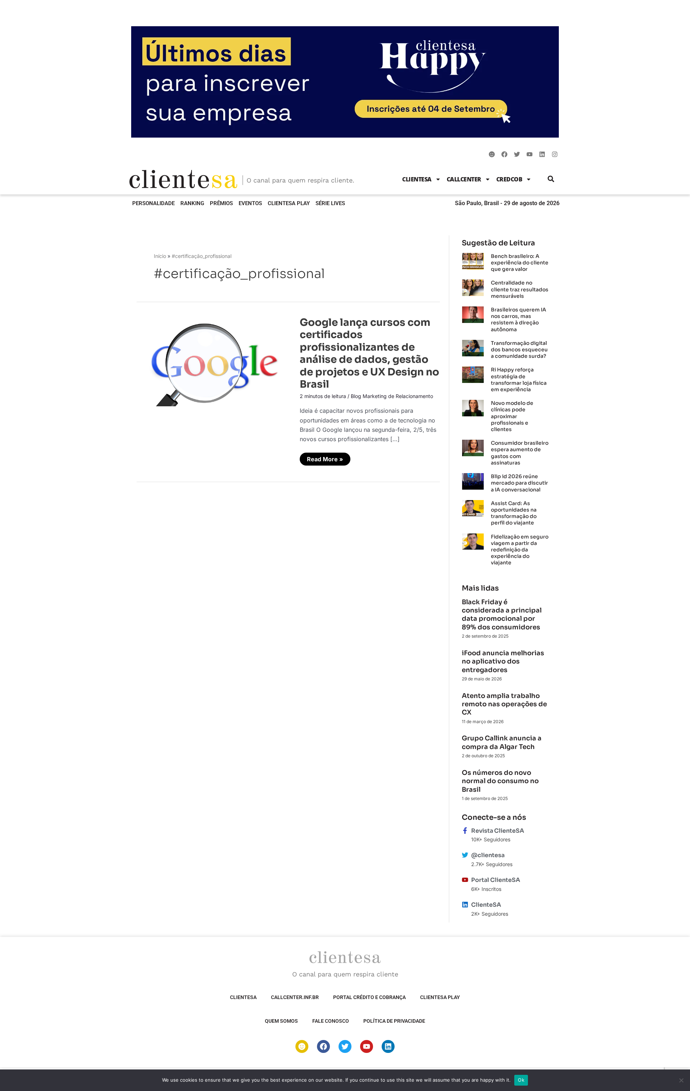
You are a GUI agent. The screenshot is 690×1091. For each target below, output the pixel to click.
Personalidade (153, 203)
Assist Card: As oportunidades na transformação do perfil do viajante (514, 513)
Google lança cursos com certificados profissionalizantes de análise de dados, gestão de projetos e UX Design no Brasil (369, 353)
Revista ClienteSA (497, 831)
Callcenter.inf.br (295, 997)
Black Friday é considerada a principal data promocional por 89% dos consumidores (502, 614)
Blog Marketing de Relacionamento (392, 396)
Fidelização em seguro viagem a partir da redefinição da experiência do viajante (519, 549)
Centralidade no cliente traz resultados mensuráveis (519, 289)
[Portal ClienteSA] (465, 880)
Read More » (328, 458)
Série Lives (330, 203)
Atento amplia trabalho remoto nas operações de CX (504, 704)
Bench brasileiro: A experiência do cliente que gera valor (519, 262)
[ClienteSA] (465, 904)
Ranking (192, 203)
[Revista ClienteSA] (465, 830)
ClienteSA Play (289, 203)
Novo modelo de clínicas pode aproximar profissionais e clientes (512, 416)
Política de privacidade (394, 1021)
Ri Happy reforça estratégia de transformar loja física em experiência (519, 379)
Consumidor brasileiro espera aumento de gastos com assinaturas (519, 453)
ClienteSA (417, 179)
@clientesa (488, 855)
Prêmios (221, 203)
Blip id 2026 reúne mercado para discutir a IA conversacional (519, 483)
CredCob (509, 179)
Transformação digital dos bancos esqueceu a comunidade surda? (519, 349)
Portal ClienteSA (495, 880)
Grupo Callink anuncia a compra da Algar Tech (502, 742)
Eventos (250, 203)
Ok (521, 1080)
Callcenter (464, 179)
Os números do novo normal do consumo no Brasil (500, 781)
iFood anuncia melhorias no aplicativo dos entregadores (503, 661)
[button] (551, 179)
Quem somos (281, 1021)
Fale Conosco (330, 1021)
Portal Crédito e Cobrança (369, 997)
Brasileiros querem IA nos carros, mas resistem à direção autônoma (518, 319)
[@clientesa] (465, 855)
